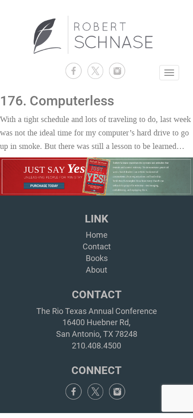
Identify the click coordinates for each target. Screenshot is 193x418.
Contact (97, 246)
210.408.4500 (96, 345)
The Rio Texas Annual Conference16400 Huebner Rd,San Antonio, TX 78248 (96, 322)
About (96, 269)
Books (97, 258)
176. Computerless (57, 101)
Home (97, 234)
